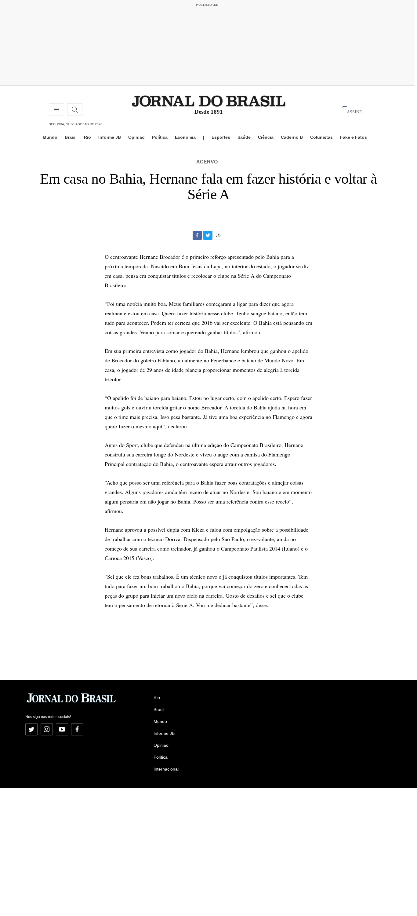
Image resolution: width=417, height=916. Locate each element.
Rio (87, 137)
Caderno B (292, 137)
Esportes (221, 137)
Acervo (207, 161)
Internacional (166, 769)
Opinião (136, 137)
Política (160, 137)
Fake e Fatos (353, 137)
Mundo (50, 137)
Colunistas (321, 137)
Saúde (244, 137)
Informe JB (109, 137)
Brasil (71, 137)
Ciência (266, 137)
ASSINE (354, 111)
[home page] (208, 100)
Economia (185, 137)
